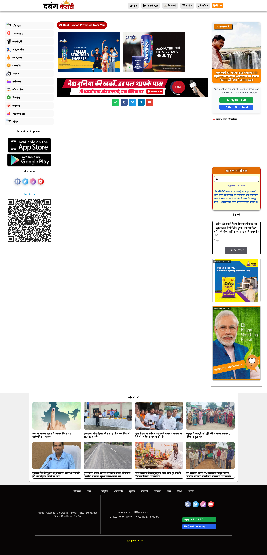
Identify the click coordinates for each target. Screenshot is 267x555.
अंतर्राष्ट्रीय (118, 491)
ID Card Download (236, 107)
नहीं (217, 241)
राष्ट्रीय (104, 491)
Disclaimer (91, 512)
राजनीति (144, 491)
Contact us (62, 512)
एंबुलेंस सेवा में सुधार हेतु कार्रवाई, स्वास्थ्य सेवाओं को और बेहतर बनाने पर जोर (56, 475)
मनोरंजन (157, 491)
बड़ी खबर (77, 491)
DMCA (77, 516)
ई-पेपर (191, 491)
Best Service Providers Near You (84, 25)
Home (41, 512)
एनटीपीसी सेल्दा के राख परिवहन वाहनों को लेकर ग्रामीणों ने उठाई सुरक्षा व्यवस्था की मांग (107, 475)
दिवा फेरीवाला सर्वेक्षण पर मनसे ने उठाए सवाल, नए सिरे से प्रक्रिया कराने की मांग (159, 435)
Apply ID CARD (236, 100)
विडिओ (179, 491)
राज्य (89, 491)
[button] (115, 102)
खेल (169, 491)
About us (50, 512)
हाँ (217, 235)
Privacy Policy (77, 512)
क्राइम (132, 491)
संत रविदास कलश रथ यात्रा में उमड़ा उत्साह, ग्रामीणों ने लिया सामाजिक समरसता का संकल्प (208, 475)
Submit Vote (236, 250)
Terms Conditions (63, 516)
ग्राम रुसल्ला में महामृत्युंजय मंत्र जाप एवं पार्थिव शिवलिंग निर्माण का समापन (158, 475)
